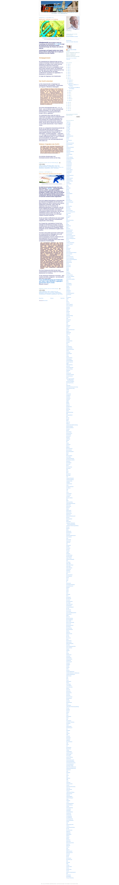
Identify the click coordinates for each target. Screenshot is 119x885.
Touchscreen (68, 737)
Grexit (67, 392)
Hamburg (67, 403)
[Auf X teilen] (42, 164)
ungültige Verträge (69, 752)
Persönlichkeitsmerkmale (70, 584)
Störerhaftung (68, 705)
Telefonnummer (69, 726)
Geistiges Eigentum (69, 361)
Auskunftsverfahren (69, 180)
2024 (69, 65)
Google (67, 391)
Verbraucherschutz (69, 783)
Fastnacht (68, 314)
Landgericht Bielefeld (70, 478)
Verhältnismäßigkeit (69, 797)
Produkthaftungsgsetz (70, 607)
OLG (67, 560)
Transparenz (68, 738)
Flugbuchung (68, 332)
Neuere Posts (41, 298)
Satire (67, 651)
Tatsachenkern (68, 720)
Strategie (67, 708)
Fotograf (52, 292)
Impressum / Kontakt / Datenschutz (72, 41)
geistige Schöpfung (69, 360)
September (70, 83)
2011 (69, 108)
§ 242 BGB (68, 129)
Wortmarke (68, 862)
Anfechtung (68, 150)
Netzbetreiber (68, 545)
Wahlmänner (68, 832)
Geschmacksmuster (69, 375)
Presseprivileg (68, 598)
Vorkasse (67, 825)
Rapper (67, 615)
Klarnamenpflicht (69, 455)
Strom (67, 713)
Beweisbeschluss (69, 206)
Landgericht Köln (69, 481)
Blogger (67, 224)
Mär (67, 499)
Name (67, 538)
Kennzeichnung (69, 450)
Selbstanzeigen (68, 675)
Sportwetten (68, 695)
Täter (67, 719)
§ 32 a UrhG (68, 123)
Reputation (68, 632)
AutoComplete (68, 183)
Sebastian (68, 670)
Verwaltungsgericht (69, 818)
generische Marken (69, 368)
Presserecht (68, 600)
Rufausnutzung (68, 642)
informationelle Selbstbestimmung (72, 424)
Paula (67, 580)
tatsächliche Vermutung (70, 722)
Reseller (67, 635)
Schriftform (68, 664)
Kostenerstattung (69, 466)
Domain (67, 263)
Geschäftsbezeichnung (70, 374)
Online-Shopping (69, 567)
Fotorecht (68, 342)
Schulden (67, 667)
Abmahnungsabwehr (69, 136)
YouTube (67, 865)
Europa (67, 301)
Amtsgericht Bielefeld (70, 147)
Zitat (67, 873)
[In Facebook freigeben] (43, 164)
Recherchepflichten (69, 619)
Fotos (67, 343)
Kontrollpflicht (68, 462)
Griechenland (68, 393)
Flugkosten (68, 333)
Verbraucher (68, 782)
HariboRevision (69, 406)
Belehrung (68, 192)
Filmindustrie (68, 319)
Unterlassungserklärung (70, 761)
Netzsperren (68, 548)
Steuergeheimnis (69, 702)
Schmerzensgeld (69, 661)
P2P (67, 573)
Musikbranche (68, 531)
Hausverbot (68, 409)
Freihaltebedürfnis (69, 347)
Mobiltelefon (68, 521)
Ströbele (67, 712)
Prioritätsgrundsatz (69, 601)
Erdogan (67, 286)
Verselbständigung (69, 804)
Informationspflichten (70, 427)
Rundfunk (68, 644)
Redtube (67, 630)
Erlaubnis (68, 288)
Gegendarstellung (69, 357)
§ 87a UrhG (68, 131)
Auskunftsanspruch (69, 178)
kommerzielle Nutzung (70, 458)
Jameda (67, 443)
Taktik (67, 717)
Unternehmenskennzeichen (70, 762)
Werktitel (67, 849)
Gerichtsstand (68, 373)
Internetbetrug (68, 434)
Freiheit (67, 350)
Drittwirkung (68, 266)
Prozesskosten (68, 609)
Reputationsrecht (69, 633)
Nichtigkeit (68, 553)
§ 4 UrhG (67, 130)
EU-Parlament (68, 297)
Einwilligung (68, 277)
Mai (69, 95)
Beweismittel (68, 208)
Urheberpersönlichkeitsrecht (71, 768)
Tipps (67, 731)
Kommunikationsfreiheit (70, 459)
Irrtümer (67, 440)
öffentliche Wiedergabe (70, 559)
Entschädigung (68, 283)
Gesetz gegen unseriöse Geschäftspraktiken (70, 379)
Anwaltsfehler (68, 161)
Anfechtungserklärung (70, 151)
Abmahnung (48, 165)
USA (67, 776)
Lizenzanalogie (69, 493)
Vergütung (68, 795)
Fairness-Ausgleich (69, 304)
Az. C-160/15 (57, 44)
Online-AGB (68, 563)
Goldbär (67, 389)
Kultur (67, 471)
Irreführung (68, 438)
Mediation (68, 507)
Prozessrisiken (68, 611)
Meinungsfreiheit (54, 167)
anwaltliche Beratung (70, 158)
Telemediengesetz (69, 727)
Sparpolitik (68, 689)
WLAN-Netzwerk (69, 859)
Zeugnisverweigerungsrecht (71, 872)
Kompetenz (68, 461)
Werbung (67, 846)
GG (66, 384)
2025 (69, 64)
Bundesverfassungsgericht (70, 235)
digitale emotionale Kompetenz (71, 259)
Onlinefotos (68, 570)
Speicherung (68, 691)
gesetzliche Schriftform (70, 381)
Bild (67, 218)
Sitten (67, 678)
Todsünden (68, 736)
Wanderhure (68, 839)
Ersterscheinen (68, 294)
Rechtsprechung (69, 628)
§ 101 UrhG (68, 126)
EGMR (67, 270)
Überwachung (68, 748)
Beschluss (68, 197)
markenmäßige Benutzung (70, 503)
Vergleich (68, 790)
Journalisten (68, 444)
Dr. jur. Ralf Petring (72, 49)
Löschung (68, 496)
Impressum (68, 422)
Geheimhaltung (69, 359)
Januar (70, 100)
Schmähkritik (68, 660)
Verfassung (68, 788)
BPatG (67, 227)
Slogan (67, 680)
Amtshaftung (68, 148)
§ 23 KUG (68, 127)
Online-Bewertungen (69, 564)
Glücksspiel (68, 385)
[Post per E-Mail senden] (59, 162)
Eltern (67, 280)
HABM (67, 401)
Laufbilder (68, 482)
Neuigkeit (68, 550)
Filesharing (68, 317)
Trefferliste (68, 740)
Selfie (67, 677)
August (70, 90)
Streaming (68, 709)
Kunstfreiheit (68, 473)
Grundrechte (68, 398)
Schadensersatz (42, 294)
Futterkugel (68, 352)
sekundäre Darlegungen (70, 671)
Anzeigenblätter (69, 171)
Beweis (67, 204)
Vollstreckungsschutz (70, 824)
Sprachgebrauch (69, 698)
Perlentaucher (68, 583)
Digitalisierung (68, 260)
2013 (69, 105)
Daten (67, 246)
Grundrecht (68, 396)
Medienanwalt (68, 510)
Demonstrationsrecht (69, 256)
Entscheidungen (69, 284)
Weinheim (68, 844)
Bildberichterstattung (70, 220)
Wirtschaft (68, 853)
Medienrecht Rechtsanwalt (44, 167)
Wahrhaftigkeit (68, 834)
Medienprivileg (69, 513)
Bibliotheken (68, 216)
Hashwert (67, 408)
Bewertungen (68, 213)
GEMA (67, 363)
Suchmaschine (68, 716)
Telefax (67, 724)
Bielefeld (67, 217)
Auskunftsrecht (68, 179)
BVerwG (67, 239)
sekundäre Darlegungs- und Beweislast (72, 672)
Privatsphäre (68, 602)
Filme (67, 318)
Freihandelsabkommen (70, 349)
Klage (56, 166)
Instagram (68, 429)
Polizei (67, 591)
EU (66, 296)
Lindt (67, 489)
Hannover (68, 405)
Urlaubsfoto (68, 772)
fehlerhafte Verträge (69, 315)
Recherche (68, 616)
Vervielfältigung (69, 817)
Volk (67, 823)
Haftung (67, 402)
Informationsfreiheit (43, 166)
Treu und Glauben (69, 741)
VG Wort (67, 821)
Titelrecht (68, 733)
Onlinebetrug (68, 569)
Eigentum (68, 272)
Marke (67, 500)
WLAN (67, 856)
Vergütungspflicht (69, 796)
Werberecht (68, 845)
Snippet (67, 682)
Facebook (68, 303)
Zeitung (67, 867)
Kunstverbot (68, 475)
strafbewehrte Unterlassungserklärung (72, 706)
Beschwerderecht (69, 200)
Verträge (67, 806)
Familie (67, 309)
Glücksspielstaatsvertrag (70, 388)
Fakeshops (68, 307)
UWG (67, 779)
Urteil (52, 168)
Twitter (67, 744)
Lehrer (67, 485)
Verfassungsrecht (69, 789)
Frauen (67, 345)
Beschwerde (68, 199)
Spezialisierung (69, 692)
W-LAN (67, 828)
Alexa (67, 145)
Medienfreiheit (68, 511)
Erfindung (68, 287)
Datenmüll (68, 249)
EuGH (56, 165)
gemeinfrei (68, 366)
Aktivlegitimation (69, 144)
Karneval (67, 445)
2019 (69, 73)
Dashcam (67, 245)
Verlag (67, 799)
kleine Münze (68, 457)
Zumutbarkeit (68, 875)
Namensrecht (68, 541)
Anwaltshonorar (69, 164)
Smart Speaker (68, 681)
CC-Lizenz (68, 241)
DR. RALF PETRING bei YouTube (72, 36)
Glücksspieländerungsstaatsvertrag (72, 386)
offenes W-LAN (68, 557)
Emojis (67, 281)
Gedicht (67, 356)
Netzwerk (67, 549)
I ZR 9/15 (49, 188)
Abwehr (67, 138)
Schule (67, 668)
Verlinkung (56, 168)
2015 (69, 102)
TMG (67, 734)
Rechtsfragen (68, 626)
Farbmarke (68, 311)
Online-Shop (68, 566)
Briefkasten (68, 228)
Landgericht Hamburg (70, 479)
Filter (67, 322)
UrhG (59, 294)
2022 (69, 69)
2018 (69, 75)
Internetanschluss (69, 433)
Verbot (67, 781)
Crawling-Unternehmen (70, 242)
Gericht (67, 371)
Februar (70, 98)
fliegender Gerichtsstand (70, 329)
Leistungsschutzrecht (69, 486)
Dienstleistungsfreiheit (70, 258)
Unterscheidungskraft (70, 764)
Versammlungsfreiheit (70, 803)
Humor (67, 420)
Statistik (67, 699)
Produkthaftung (69, 605)
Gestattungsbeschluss (70, 382)
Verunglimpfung (69, 816)
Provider (67, 608)
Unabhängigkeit (69, 751)
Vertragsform (68, 810)
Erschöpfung (68, 291)
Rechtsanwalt (59, 293)
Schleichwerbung (69, 658)
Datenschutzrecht (69, 253)
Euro (67, 300)
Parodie (54, 293)
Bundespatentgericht (69, 232)
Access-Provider (69, 140)
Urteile (67, 775)
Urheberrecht (47, 168)
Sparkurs (67, 688)
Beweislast (68, 207)
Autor (67, 185)
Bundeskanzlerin (69, 231)
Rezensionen (68, 637)
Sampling (68, 650)
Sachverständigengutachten (71, 646)
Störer (67, 703)
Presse (67, 595)
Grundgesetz (68, 395)
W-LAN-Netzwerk (69, 830)
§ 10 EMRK (68, 124)
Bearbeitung (53, 291)
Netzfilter (67, 546)
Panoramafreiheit (69, 576)
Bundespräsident (69, 234)
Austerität (68, 182)
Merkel (67, 520)
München (68, 528)
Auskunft (67, 176)
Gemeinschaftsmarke (69, 367)
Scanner (67, 653)
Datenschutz (68, 251)
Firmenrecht (68, 325)
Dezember (70, 80)
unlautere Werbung (69, 757)
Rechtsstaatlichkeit (69, 629)
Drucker (67, 267)
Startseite (51, 298)
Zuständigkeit (68, 876)
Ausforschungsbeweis (70, 175)
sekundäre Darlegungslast (70, 674)
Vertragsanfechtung (69, 807)
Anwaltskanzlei (69, 165)
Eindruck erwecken (69, 274)
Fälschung (68, 308)
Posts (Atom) (45, 300)
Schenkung (68, 656)
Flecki (67, 328)
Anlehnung (68, 152)
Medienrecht (41, 293)
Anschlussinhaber (69, 154)
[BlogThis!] (40, 164)
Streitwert (68, 710)
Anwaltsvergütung (69, 169)
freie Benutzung (69, 346)
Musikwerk (68, 534)
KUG (67, 469)
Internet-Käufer (68, 431)
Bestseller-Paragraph (69, 202)
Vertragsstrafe (68, 813)
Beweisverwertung (69, 210)
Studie (67, 715)
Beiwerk (67, 190)
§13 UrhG (44, 165)
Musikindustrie (68, 532)
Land (67, 476)
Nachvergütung (69, 536)
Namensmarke (68, 539)
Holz (67, 416)
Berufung (67, 196)
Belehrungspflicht (69, 193)
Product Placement (69, 604)
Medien (67, 509)
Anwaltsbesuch (68, 159)
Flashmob (68, 326)
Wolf (67, 861)
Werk (67, 848)
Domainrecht (68, 265)
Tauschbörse (68, 723)
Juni (69, 93)
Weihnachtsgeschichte (70, 842)
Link (58, 166)
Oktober (70, 81)
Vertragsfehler (68, 809)
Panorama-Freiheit (69, 574)
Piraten (67, 588)
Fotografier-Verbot (69, 340)
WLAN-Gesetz (68, 858)
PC (66, 581)
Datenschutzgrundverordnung (71, 252)
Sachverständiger (69, 647)
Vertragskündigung (69, 811)
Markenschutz (68, 506)
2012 (69, 107)
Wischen (67, 855)
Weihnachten (68, 841)
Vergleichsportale (69, 793)
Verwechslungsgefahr (69, 820)
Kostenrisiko (68, 468)
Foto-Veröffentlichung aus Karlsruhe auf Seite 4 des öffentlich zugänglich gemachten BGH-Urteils (51, 281)
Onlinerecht (68, 571)
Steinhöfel (68, 701)
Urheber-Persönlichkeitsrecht (71, 766)
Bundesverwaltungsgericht (70, 238)
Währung (67, 837)
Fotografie (68, 339)
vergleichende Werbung (70, 792)
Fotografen (68, 338)
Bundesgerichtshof (43, 292)
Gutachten (68, 399)
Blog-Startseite (68, 40)
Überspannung (68, 747)
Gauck (67, 354)
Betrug (67, 203)
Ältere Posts (62, 298)
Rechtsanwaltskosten (69, 625)
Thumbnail (68, 730)
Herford (67, 410)
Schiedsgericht (68, 657)
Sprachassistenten (69, 696)
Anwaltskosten (68, 166)
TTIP (67, 743)
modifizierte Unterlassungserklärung (72, 525)
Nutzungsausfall (69, 556)
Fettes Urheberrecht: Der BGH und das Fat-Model (50, 173)
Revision (67, 636)
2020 (69, 72)
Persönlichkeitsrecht (69, 586)
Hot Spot (67, 417)
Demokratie (68, 255)
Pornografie (68, 594)
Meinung (67, 517)
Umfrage (67, 750)
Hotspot (67, 419)
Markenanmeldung (69, 502)
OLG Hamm (68, 562)
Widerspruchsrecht (69, 852)
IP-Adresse (68, 437)
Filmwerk (67, 321)
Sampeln (67, 649)
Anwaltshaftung (69, 162)
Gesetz (67, 377)
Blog (67, 223)
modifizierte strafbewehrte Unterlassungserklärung (70, 523)
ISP (66, 441)
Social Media (68, 684)
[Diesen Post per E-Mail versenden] (39, 164)
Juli (69, 92)
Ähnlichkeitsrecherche (70, 143)
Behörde (67, 189)
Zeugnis (67, 870)
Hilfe (67, 413)
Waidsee (67, 838)
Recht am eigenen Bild (70, 622)
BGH (57, 291)
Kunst (67, 472)
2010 (69, 110)
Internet (67, 430)
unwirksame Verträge (69, 765)
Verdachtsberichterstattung (70, 786)
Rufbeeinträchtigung (69, 643)
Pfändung (68, 587)
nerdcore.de (68, 542)
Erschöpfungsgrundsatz (70, 293)
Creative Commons (69, 244)
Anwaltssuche (68, 168)
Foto (58, 165)
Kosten (67, 465)
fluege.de (67, 331)
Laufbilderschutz (69, 483)
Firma (67, 324)
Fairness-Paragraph (69, 305)
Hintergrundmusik (69, 415)
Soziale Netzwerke (69, 687)
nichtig (67, 552)
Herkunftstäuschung (69, 412)
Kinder (67, 452)
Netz (67, 543)
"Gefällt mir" (68, 122)
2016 (69, 78)
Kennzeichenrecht (69, 448)
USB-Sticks (68, 778)
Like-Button (68, 487)
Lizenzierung (68, 495)
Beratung (67, 194)
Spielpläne (68, 694)
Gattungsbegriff (69, 353)
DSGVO (67, 269)
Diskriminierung (69, 262)
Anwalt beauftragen (69, 157)
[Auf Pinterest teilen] (44, 164)
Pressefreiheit (68, 597)
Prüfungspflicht (68, 614)
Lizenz (67, 492)
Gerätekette (68, 370)
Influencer (68, 423)
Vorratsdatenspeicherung (70, 827)
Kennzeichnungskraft (70, 451)
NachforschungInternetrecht (71, 535)
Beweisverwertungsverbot (70, 211)
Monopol (67, 527)
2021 (69, 70)
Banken (67, 186)
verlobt (67, 802)
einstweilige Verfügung (70, 276)
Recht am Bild (68, 621)
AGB (67, 141)
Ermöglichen (68, 290)
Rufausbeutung (68, 640)
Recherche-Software (69, 618)
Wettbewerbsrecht (69, 851)
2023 (69, 67)
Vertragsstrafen (68, 814)
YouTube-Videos (69, 866)
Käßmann (68, 447)
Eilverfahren (68, 273)
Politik (67, 590)
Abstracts (67, 137)
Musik (67, 529)
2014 (69, 103)
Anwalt (52, 165)
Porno (67, 592)
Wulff (67, 863)
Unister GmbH (68, 754)
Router (67, 639)
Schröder (67, 665)
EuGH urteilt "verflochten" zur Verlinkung (48, 19)
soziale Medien (68, 685)
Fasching (67, 312)
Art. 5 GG (67, 173)
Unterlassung (68, 758)
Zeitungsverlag (68, 869)
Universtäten (68, 755)
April (70, 97)
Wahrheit (67, 835)
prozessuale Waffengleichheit (71, 612)
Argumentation (68, 172)
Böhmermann (68, 225)
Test (67, 729)
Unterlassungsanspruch (70, 759)
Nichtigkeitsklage (69, 555)
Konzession (68, 464)
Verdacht (67, 785)
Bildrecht (67, 221)
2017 (69, 77)
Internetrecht (51, 166)
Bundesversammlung (69, 237)
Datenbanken (68, 248)
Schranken (48, 294)
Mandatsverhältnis (69, 497)
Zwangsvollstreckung (70, 877)
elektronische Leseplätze (70, 279)
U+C (67, 745)
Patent (67, 578)
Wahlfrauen (68, 831)
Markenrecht (68, 504)
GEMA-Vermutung (69, 364)
